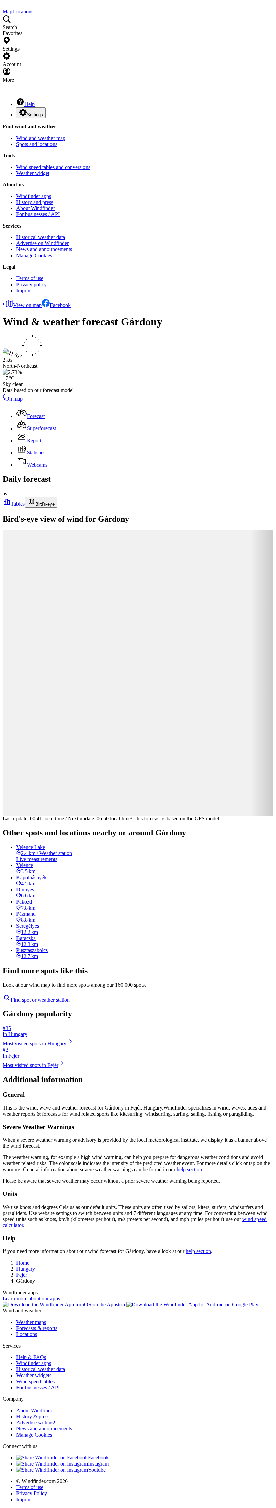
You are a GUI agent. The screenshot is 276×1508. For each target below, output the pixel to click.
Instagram (98, 1464)
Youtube (97, 1470)
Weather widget (32, 173)
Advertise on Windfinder (42, 243)
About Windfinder (35, 208)
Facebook (60, 305)
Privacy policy (31, 284)
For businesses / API (38, 214)
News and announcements (44, 249)
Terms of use (29, 278)
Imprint (24, 290)
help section (189, 1169)
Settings (35, 114)
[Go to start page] (3, 5)
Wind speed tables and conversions (53, 167)
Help (29, 104)
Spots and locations (36, 144)
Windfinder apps (33, 196)
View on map (27, 305)
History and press (34, 202)
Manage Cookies (34, 255)
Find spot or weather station (40, 1000)
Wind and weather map (40, 138)
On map (14, 399)
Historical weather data (40, 237)
